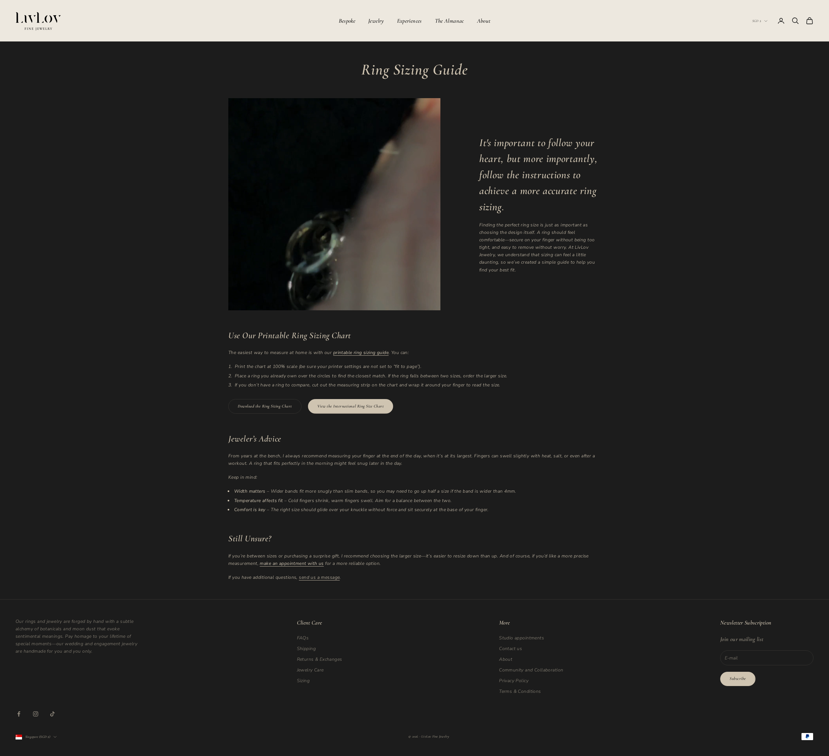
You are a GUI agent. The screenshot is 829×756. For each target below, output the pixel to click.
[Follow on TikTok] (52, 714)
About (484, 20)
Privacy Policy (513, 681)
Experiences (409, 20)
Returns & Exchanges (319, 659)
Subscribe (738, 678)
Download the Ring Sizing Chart (265, 406)
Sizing (303, 681)
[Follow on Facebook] (19, 714)
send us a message (319, 577)
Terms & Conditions (520, 691)
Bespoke (347, 20)
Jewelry (376, 20)
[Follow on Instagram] (35, 714)
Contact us (510, 649)
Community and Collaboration (531, 670)
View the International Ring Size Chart (350, 406)
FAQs (303, 638)
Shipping (306, 649)
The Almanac (449, 20)
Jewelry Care (310, 670)
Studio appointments (521, 638)
